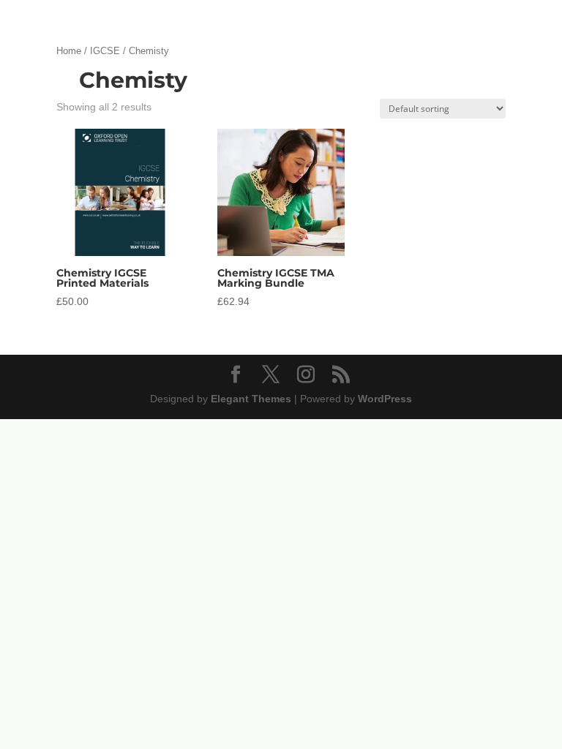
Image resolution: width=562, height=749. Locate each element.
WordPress (385, 398)
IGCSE (105, 50)
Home (68, 50)
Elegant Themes (251, 398)
